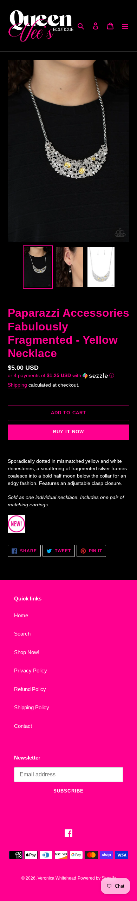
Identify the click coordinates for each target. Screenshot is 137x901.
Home (21, 615)
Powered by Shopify (97, 878)
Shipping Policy (31, 707)
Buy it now (68, 431)
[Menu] (125, 25)
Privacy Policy (30, 670)
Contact (23, 726)
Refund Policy (30, 689)
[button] (61, 375)
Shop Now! (26, 652)
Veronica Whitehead (57, 878)
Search (22, 634)
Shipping (17, 385)
